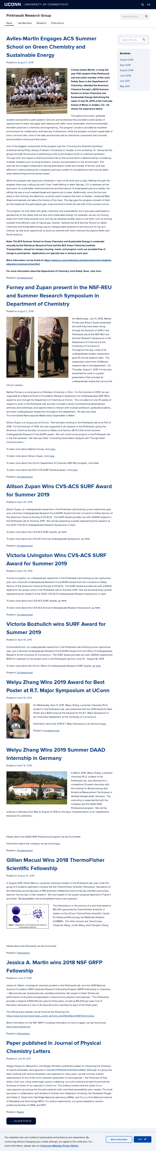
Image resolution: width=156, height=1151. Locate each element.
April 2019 (125, 65)
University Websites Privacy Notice (59, 1145)
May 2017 (125, 86)
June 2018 (125, 75)
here (98, 271)
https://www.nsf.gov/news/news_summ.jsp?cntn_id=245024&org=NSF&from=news (50, 1015)
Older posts (21, 1121)
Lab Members (25, 23)
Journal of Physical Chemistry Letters (66, 1070)
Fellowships (23, 952)
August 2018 (126, 70)
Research (41, 23)
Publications (57, 23)
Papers (20, 1112)
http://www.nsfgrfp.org (18, 1026)
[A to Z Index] (148, 4)
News (9, 23)
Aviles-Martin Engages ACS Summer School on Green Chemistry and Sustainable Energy (51, 47)
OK (140, 1139)
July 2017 (125, 81)
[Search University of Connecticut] (142, 4)
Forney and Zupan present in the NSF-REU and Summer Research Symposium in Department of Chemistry (59, 295)
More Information (119, 1139)
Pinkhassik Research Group (28, 15)
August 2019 (126, 59)
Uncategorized (25, 277)
